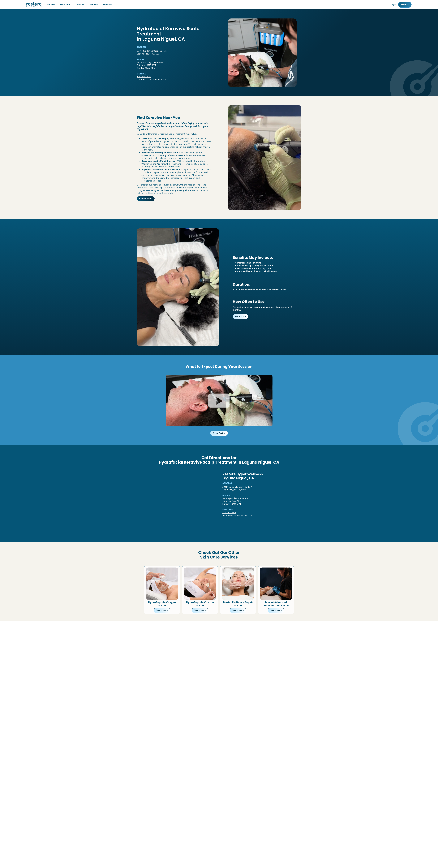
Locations (93, 4)
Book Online (145, 198)
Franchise (107, 4)
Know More (65, 4)
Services (51, 4)
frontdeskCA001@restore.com (151, 79)
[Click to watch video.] (219, 400)
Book (405, 5)
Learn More (162, 610)
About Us (79, 4)
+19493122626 (144, 76)
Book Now (240, 316)
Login (393, 4)
